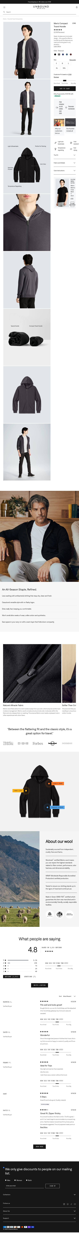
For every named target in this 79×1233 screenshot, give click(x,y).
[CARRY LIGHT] (26, 791)
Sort (60, 996)
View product (72, 204)
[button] (77, 7)
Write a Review (41, 985)
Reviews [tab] (12, 977)
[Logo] (41, 7)
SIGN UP (52, 1186)
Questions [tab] (30, 977)
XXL (64, 68)
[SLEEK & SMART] (49, 783)
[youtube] (75, 1204)
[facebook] (68, 1204)
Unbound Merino (13, 1229)
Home (4, 19)
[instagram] (64, 1204)
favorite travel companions (15, 19)
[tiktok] (71, 1204)
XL (57, 68)
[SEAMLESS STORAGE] (47, 807)
